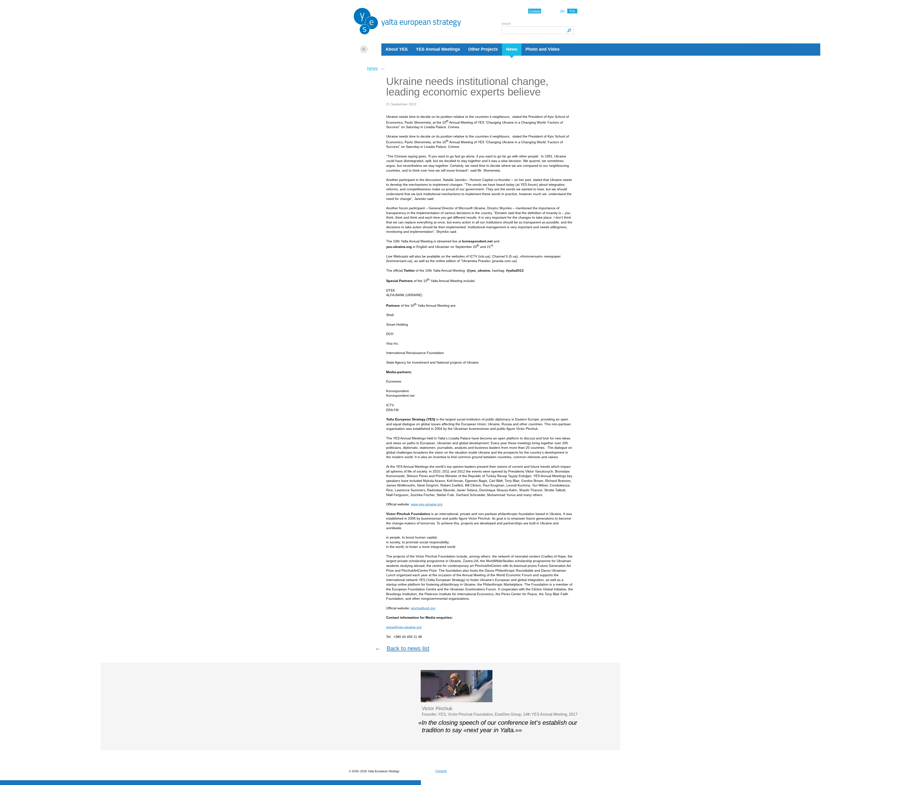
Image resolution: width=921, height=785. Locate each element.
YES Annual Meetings (438, 49)
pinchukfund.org (423, 608)
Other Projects (483, 49)
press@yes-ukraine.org (404, 627)
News (511, 49)
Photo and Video (542, 49)
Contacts (534, 11)
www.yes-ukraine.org (427, 504)
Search (506, 23)
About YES (396, 49)
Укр (562, 11)
